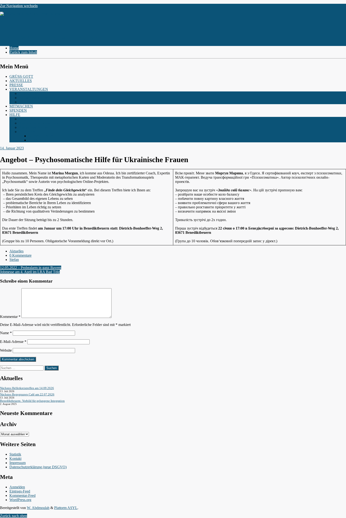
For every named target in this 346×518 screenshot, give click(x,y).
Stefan (14, 260)
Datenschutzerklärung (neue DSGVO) (38, 467)
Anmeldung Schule (33, 127)
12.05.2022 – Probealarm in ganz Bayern (30, 268)
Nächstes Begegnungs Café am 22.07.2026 (27, 394)
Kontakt (15, 458)
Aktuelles (16, 251)
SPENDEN (18, 110)
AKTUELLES (20, 81)
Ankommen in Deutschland (39, 123)
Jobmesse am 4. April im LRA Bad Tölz (30, 272)
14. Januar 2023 (12, 148)
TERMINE (36, 140)
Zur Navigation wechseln (19, 6)
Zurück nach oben (13, 516)
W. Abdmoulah (38, 508)
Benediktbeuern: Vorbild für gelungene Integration (32, 401)
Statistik (15, 454)
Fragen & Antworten (34, 119)
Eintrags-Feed (19, 491)
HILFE (14, 115)
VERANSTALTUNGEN (28, 89)
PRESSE (16, 85)
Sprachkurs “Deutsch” (35, 102)
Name (6, 333)
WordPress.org (20, 500)
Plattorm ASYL (65, 508)
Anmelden (17, 487)
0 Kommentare (20, 255)
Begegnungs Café (32, 93)
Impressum (17, 463)
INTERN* (27, 132)
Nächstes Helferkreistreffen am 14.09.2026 (27, 388)
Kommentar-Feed (22, 495)
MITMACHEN (21, 106)
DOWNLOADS (40, 136)
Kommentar (10, 317)
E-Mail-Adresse (13, 342)
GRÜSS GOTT (21, 76)
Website (6, 350)
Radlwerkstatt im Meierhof (39, 98)
